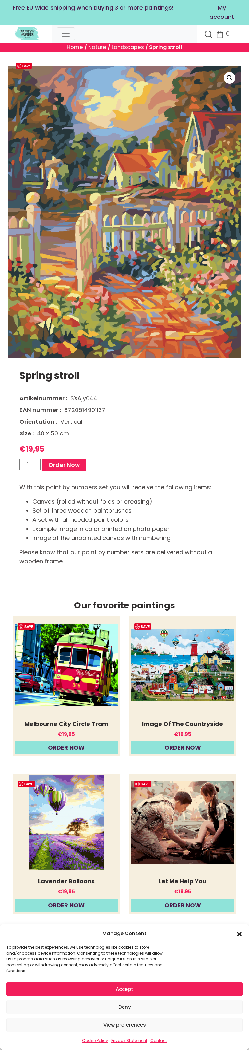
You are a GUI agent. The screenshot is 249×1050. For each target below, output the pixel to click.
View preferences (124, 1024)
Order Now (64, 465)
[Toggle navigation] (66, 33)
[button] (239, 933)
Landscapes (128, 47)
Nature (97, 47)
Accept (124, 989)
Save (26, 65)
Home (75, 47)
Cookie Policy (95, 1040)
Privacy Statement (129, 1040)
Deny (124, 1007)
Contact (158, 1040)
